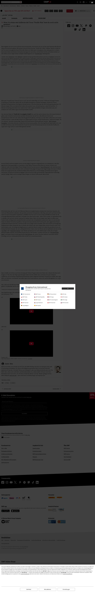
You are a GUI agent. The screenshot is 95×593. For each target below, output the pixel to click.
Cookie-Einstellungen (25, 573)
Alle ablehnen (47, 589)
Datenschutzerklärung (67, 573)
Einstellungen (66, 589)
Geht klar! (28, 589)
